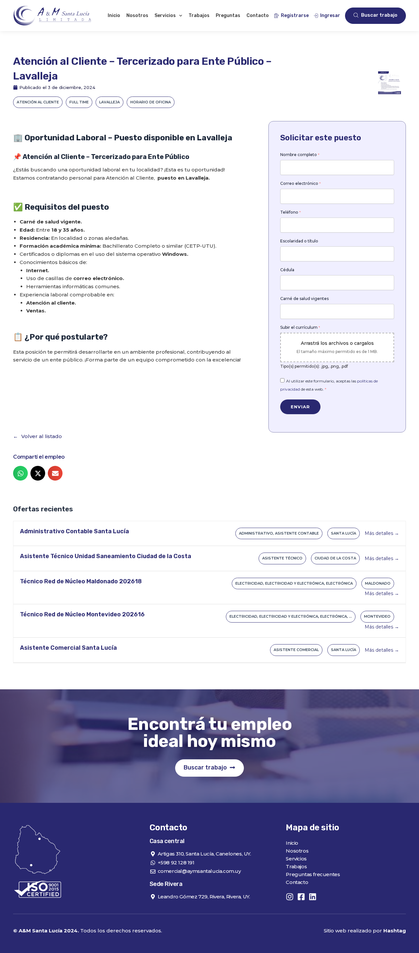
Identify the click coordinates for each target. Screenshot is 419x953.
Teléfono (290, 212)
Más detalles (379, 533)
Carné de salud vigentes (304, 299)
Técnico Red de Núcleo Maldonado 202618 (81, 581)
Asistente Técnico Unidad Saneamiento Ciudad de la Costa (105, 556)
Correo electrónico (300, 183)
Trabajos (199, 15)
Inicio (114, 15)
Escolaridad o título (299, 241)
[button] (20, 473)
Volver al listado (41, 436)
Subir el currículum (300, 327)
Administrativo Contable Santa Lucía (74, 531)
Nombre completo (299, 155)
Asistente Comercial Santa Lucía (68, 647)
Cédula (287, 270)
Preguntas (228, 15)
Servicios (165, 15)
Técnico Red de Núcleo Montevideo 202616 (82, 614)
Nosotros (137, 15)
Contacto (257, 15)
